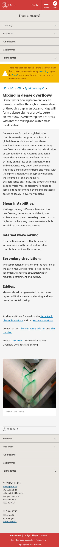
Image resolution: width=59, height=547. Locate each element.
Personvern (41, 539)
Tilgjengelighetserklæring (29, 544)
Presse (44, 535)
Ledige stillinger (31, 535)
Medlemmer (9, 49)
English (35, 5)
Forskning (7, 25)
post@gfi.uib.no (10, 486)
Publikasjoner (9, 41)
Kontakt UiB (15, 535)
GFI (19, 88)
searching (43, 71)
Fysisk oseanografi (29, 16)
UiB (4, 88)
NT (11, 88)
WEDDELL (17, 340)
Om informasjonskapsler (22, 539)
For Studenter (9, 57)
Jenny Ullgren (37, 328)
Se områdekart (10, 521)
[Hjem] (5, 5)
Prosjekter (8, 33)
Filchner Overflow (43, 320)
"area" (15, 74)
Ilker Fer (24, 328)
